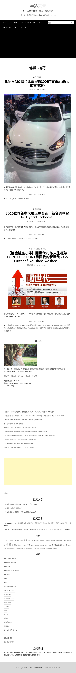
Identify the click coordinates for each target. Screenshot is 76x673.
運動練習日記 (8, 638)
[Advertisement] (38, 44)
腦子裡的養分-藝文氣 (38, 249)
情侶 (59, 541)
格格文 (6, 618)
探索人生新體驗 (15, 328)
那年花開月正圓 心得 (33, 548)
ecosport (16, 325)
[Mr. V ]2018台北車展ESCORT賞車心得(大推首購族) (37, 83)
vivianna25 (42, 90)
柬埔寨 (33, 545)
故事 (5, 610)
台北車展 (31, 238)
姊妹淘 (51, 541)
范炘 (45, 328)
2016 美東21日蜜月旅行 (11, 571)
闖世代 (8, 331)
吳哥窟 (37, 541)
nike (8, 540)
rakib (58, 668)
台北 (26, 540)
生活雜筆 (38, 77)
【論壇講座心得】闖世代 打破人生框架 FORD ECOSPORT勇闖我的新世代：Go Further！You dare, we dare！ (37, 257)
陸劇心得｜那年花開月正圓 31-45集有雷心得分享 (19, 447)
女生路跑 (47, 540)
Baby (5, 22)
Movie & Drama (9, 27)
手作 (65, 541)
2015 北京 (7, 567)
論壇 (61, 328)
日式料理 (24, 545)
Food (40, 22)
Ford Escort (21, 199)
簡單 (50, 545)
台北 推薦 (31, 541)
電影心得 (50, 548)
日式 (20, 545)
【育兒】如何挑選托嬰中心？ (13, 508)
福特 (27, 199)
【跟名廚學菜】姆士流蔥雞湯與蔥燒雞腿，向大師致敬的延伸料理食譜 (25, 432)
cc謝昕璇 (9, 325)
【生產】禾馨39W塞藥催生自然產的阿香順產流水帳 (20, 444)
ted (65, 325)
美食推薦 (59, 545)
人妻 (14, 541)
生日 (47, 545)
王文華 (24, 328)
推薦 (8, 545)
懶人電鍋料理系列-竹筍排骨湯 (13, 424)
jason (61, 325)
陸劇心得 (40, 548)
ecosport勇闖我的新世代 (28, 325)
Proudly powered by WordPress (28, 668)
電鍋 (54, 548)
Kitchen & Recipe (28, 22)
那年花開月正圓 (14, 548)
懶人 (62, 541)
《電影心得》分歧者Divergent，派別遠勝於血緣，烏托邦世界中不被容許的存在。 (29, 436)
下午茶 (11, 540)
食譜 (56, 548)
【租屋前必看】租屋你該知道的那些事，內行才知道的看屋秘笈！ (24, 420)
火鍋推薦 (37, 545)
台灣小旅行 (7, 602)
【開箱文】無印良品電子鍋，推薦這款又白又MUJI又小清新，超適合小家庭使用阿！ (30, 412)
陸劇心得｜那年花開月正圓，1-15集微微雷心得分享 (20, 428)
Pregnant (14, 22)
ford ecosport (46, 325)
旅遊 (17, 545)
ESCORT (9, 199)
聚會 (67, 545)
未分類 (6, 614)
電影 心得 (45, 548)
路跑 (5, 548)
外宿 (43, 540)
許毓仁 (49, 328)
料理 (14, 545)
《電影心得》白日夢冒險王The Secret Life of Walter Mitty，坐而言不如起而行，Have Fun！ (34, 416)
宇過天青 (38, 6)
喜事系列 (6, 606)
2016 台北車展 (11, 238)
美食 (53, 545)
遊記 (8, 548)
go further (55, 325)
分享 (22, 540)
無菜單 (41, 545)
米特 (6, 530)
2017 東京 (7, 575)
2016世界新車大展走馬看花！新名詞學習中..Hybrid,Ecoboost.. (37, 215)
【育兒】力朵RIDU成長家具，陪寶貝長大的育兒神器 (20, 504)
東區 (28, 545)
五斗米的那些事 (9, 598)
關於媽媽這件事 (9, 642)
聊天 (64, 545)
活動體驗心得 (8, 622)
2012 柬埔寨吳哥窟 (10, 559)
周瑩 (41, 540)
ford (14, 199)
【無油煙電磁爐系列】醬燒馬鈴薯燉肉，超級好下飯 (20, 439)
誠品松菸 (56, 328)
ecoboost (20, 238)
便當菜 (19, 541)
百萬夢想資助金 (33, 328)
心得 (7, 328)
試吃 (70, 545)
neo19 (5, 540)
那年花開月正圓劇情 (23, 548)
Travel (21, 27)
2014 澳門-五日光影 (10, 563)
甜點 (44, 545)
